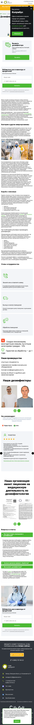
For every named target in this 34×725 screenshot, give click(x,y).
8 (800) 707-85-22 (10, 682)
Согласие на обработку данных (24, 701)
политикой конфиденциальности (17, 91)
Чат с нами (8, 686)
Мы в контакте (9, 694)
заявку (9, 571)
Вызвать (17, 57)
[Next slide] (19, 410)
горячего (21, 214)
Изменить (17, 33)
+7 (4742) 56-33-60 (28, 1)
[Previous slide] (15, 410)
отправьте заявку (17, 26)
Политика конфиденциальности (8, 701)
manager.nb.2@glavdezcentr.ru (13, 677)
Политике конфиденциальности (17, 714)
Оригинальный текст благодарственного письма (16, 460)
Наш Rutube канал (10, 698)
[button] (1, 453)
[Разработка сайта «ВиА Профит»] (17, 707)
